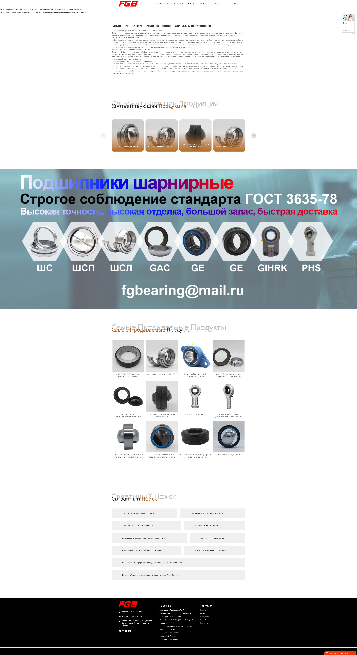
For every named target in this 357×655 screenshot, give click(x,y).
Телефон (347, 27)
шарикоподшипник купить (207, 525)
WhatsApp (347, 30)
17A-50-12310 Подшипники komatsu (138, 513)
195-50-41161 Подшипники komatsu (207, 513)
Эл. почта (347, 23)
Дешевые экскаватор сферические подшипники (144, 538)
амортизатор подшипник (212, 538)
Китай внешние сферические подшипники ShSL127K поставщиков (152, 562)
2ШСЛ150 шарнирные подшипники (210, 550)
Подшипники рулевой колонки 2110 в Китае (142, 550)
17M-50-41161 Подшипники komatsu (138, 525)
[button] (253, 135)
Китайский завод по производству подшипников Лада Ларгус (150, 575)
